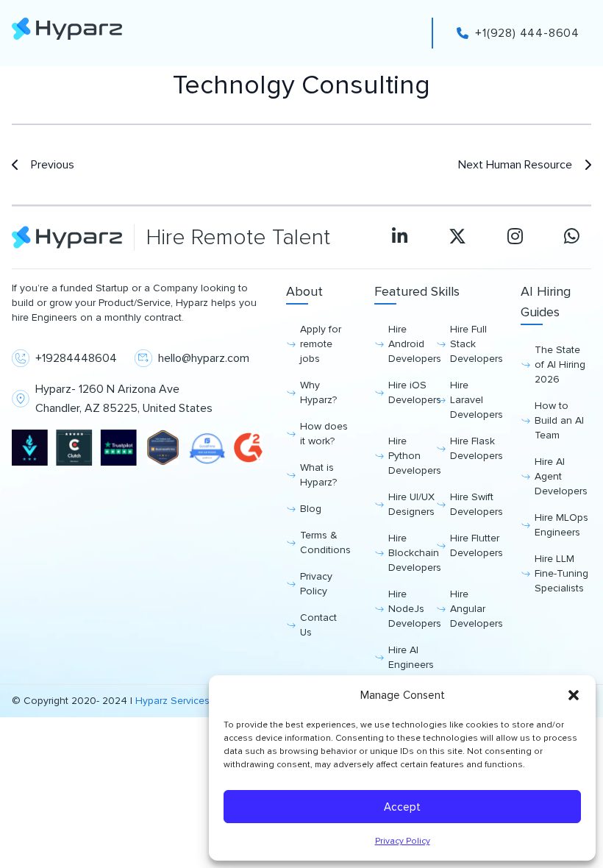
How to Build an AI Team (559, 420)
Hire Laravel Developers (473, 400)
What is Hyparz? (318, 474)
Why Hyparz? (318, 392)
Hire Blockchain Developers (411, 553)
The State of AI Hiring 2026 (560, 364)
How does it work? (324, 433)
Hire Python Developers (411, 456)
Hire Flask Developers (473, 448)
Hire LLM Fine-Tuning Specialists (561, 573)
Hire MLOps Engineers (561, 524)
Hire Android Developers (411, 344)
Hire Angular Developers (473, 609)
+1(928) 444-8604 (527, 33)
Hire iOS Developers (411, 392)
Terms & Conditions (325, 542)
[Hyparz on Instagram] (515, 237)
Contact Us (318, 624)
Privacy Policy (402, 841)
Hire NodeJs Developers (411, 609)
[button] (573, 695)
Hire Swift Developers (473, 504)
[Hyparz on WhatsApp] (571, 237)
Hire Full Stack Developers (473, 344)
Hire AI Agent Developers (561, 476)
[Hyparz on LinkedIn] (399, 237)
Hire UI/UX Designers (411, 504)
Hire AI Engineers (411, 657)
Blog (310, 508)
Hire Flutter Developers (473, 545)
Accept (402, 807)
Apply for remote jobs (320, 344)
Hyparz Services (172, 700)
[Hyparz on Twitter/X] (457, 237)
